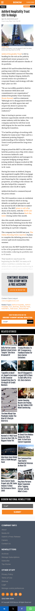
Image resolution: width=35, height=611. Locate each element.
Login (4, 585)
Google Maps (5, 47)
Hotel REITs (5, 308)
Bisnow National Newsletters (16, 499)
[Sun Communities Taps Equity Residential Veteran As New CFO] (26, 456)
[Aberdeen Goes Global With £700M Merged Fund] (9, 456)
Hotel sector (14, 308)
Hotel (32, 6)
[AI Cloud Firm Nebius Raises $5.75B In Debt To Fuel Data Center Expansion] (26, 433)
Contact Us (6, 544)
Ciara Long (12, 298)
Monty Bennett (7, 98)
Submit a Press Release (11, 537)
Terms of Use (7, 578)
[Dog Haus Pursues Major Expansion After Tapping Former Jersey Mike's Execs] (26, 481)
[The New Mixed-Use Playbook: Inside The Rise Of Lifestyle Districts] (9, 405)
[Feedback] (20, 594)
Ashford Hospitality (18, 305)
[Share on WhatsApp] (30, 608)
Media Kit (5, 533)
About (4, 530)
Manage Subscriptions (10, 557)
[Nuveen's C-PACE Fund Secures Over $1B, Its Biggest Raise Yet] (9, 433)
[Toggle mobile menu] (3, 2)
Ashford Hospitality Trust (12, 54)
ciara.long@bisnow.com (10, 301)
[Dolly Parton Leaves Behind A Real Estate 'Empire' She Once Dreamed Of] (9, 347)
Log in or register (17, 290)
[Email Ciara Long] (19, 21)
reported (22, 271)
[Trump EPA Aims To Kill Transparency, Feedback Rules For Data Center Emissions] (26, 347)
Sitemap (5, 581)
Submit (30, 322)
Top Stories (6, 564)
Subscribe (30, 2)
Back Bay (16, 306)
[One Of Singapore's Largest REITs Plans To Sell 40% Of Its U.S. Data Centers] (26, 373)
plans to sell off (22, 208)
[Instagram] (16, 594)
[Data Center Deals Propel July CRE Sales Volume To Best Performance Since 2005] (9, 481)
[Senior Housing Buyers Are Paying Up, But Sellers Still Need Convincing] (26, 405)
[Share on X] (13, 608)
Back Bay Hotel (25, 306)
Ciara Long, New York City (10, 21)
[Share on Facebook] (22, 608)
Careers (5, 540)
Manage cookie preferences (13, 588)
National (26, 6)
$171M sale (28, 211)
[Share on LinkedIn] (4, 608)
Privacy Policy (7, 574)
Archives (5, 554)
